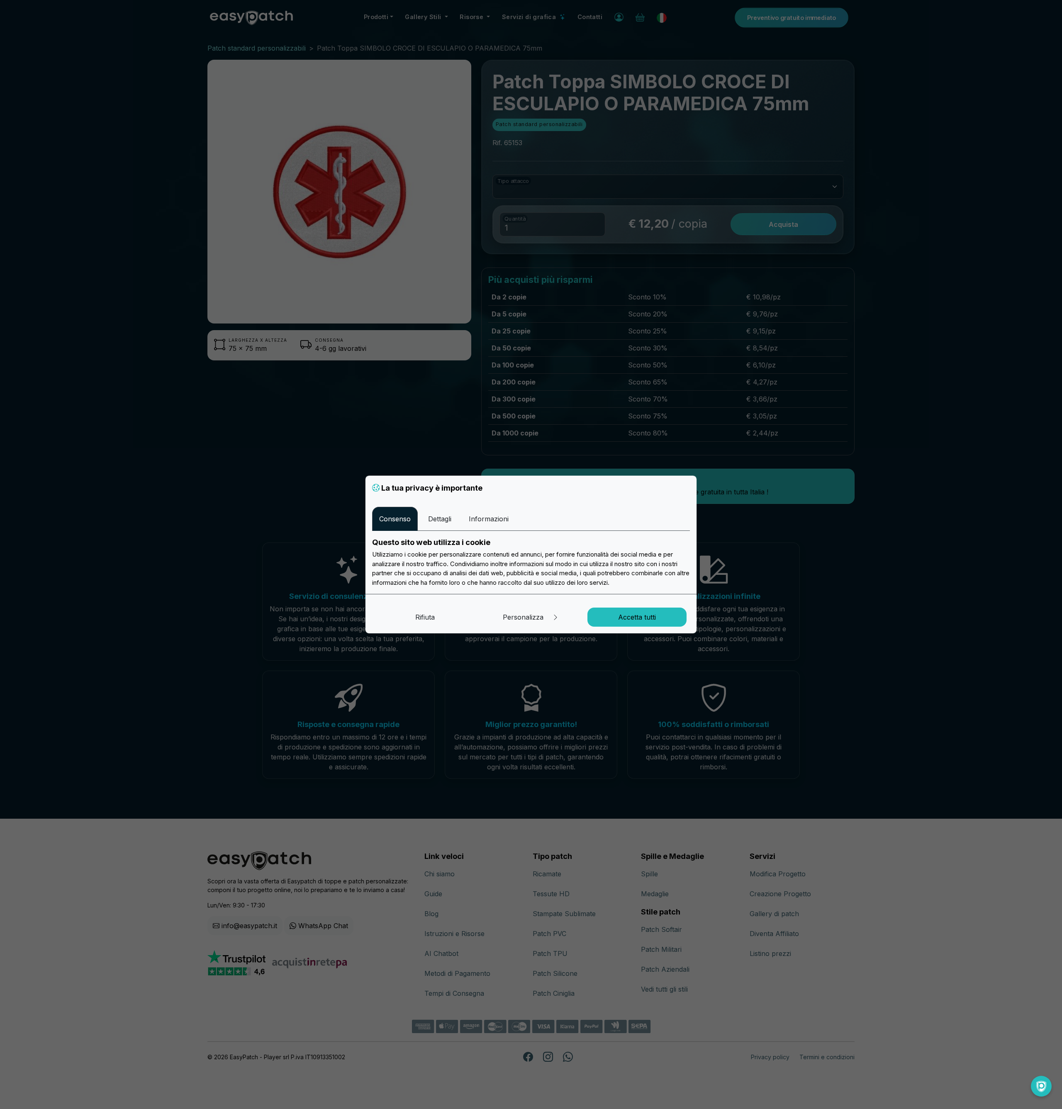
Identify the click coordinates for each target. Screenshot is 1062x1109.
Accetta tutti (637, 617)
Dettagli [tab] (439, 519)
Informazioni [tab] (489, 519)
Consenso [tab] (395, 519)
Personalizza (524, 617)
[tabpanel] (531, 562)
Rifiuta (425, 617)
